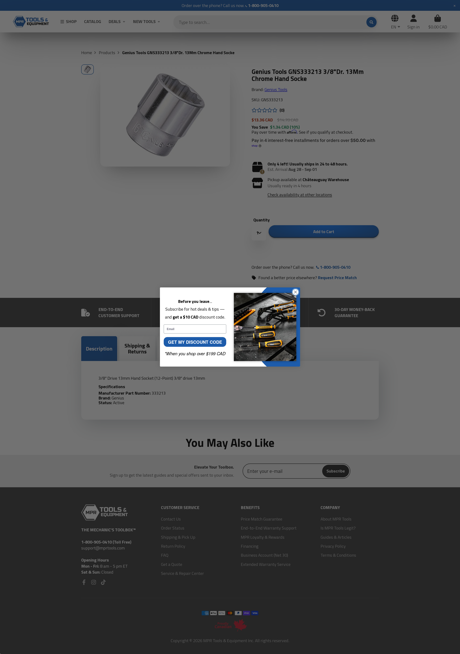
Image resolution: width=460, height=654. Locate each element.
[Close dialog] (295, 292)
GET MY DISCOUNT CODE (195, 342)
